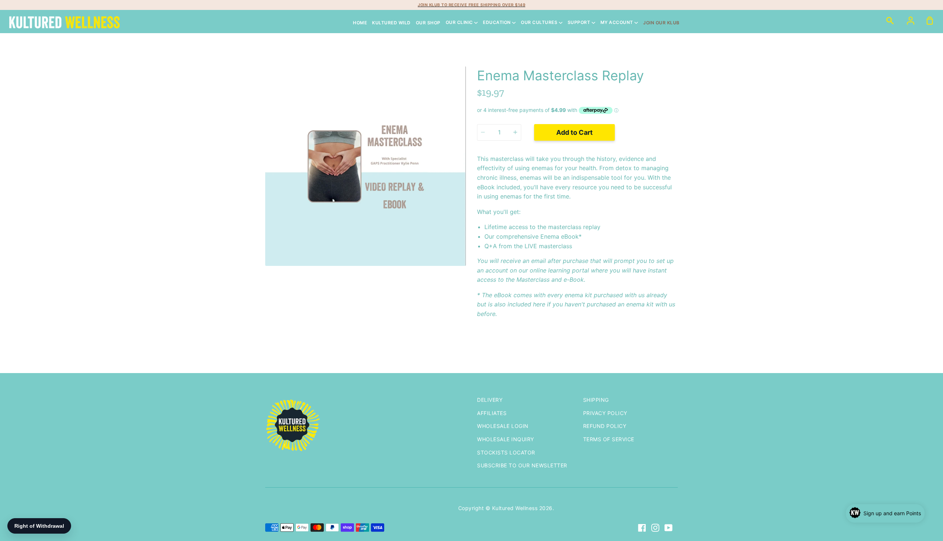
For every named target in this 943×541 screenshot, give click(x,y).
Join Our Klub (661, 22)
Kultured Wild (391, 22)
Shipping (596, 400)
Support (580, 22)
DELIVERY (489, 400)
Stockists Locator (506, 452)
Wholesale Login (503, 426)
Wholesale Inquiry (505, 439)
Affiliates (491, 413)
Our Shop (428, 22)
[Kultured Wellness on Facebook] (642, 528)
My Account (617, 22)
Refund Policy (605, 426)
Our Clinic (460, 22)
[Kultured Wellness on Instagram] (655, 528)
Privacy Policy (605, 413)
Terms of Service (608, 439)
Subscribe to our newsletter (522, 465)
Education (497, 22)
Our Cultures (540, 22)
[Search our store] (890, 20)
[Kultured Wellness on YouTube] (669, 528)
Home (360, 22)
